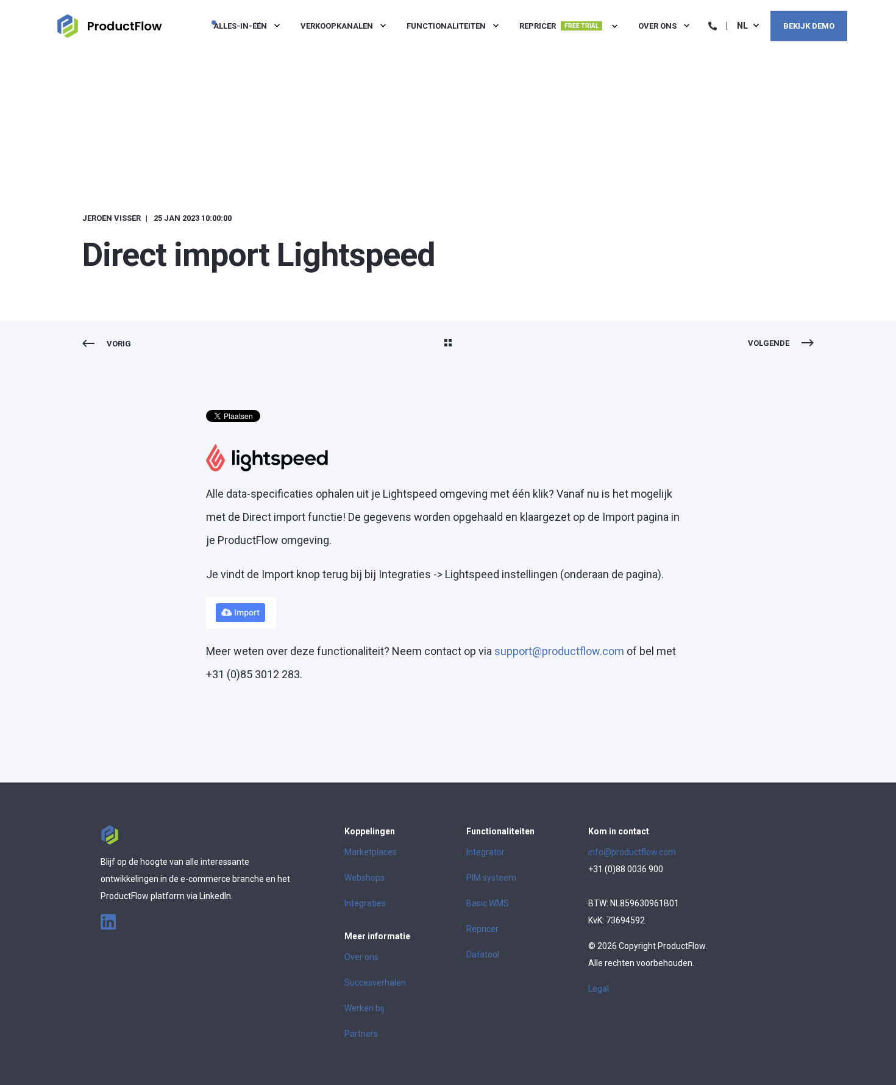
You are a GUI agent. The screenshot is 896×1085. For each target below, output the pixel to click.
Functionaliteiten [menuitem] (446, 25)
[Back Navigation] (448, 344)
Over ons (361, 957)
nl (742, 25)
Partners (361, 1034)
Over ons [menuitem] (657, 25)
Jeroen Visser (111, 218)
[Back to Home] (110, 25)
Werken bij (364, 1008)
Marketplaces (370, 852)
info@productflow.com (632, 852)
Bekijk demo (808, 25)
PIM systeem (491, 878)
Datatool (482, 954)
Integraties (365, 903)
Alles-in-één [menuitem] (240, 25)
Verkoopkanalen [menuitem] (336, 25)
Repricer (482, 929)
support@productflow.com (559, 651)
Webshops (364, 878)
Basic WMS (487, 903)
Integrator (485, 852)
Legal (598, 989)
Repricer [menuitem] (559, 25)
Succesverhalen (375, 982)
